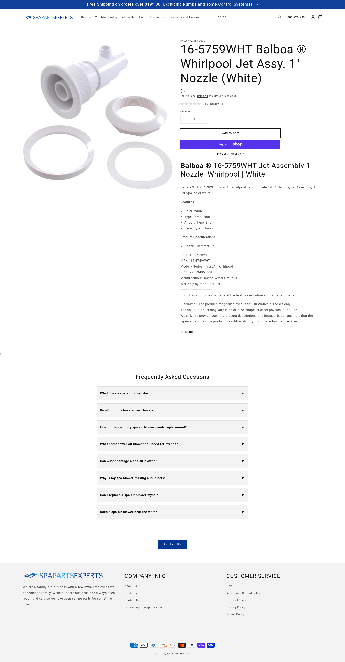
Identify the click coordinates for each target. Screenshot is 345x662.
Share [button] (189, 331)
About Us (131, 586)
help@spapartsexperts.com (143, 607)
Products (131, 593)
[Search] (279, 17)
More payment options (230, 153)
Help (229, 586)
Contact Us (172, 544)
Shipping (202, 96)
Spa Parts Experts (178, 653)
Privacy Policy (235, 607)
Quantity (185, 111)
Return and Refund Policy (243, 593)
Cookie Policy (235, 614)
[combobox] (248, 17)
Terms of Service (237, 600)
